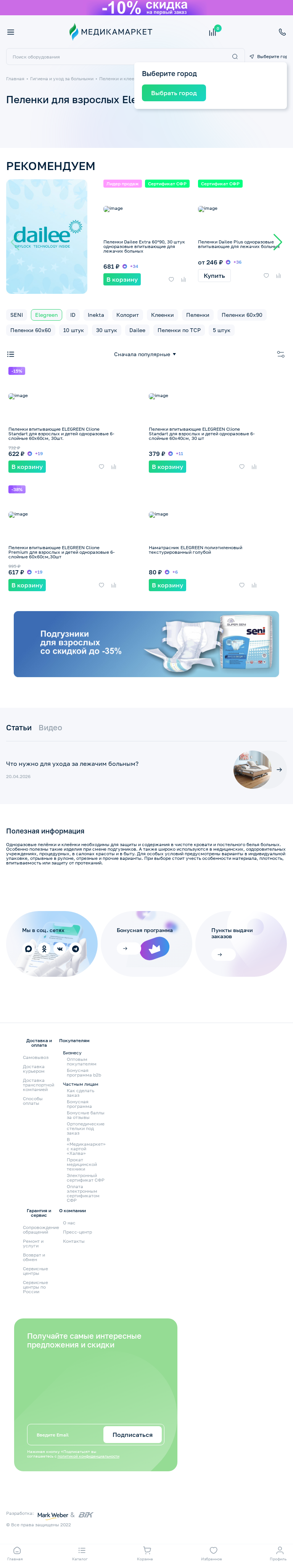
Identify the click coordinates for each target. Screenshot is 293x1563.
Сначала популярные (142, 354)
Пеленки (197, 314)
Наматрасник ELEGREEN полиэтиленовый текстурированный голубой (195, 550)
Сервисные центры (35, 1271)
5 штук (221, 330)
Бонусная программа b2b (84, 1072)
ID (73, 314)
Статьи (19, 727)
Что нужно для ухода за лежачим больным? (72, 763)
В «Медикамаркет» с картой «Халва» (86, 1146)
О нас (69, 1223)
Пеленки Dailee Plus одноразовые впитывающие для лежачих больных (239, 244)
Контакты (74, 1241)
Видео (50, 727)
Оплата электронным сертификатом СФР (83, 1193)
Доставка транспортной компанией (38, 1084)
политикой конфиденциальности (88, 1456)
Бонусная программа (79, 1104)
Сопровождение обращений (41, 1229)
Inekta (96, 314)
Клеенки (162, 314)
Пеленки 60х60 (30, 330)
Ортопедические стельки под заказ (86, 1128)
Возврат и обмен (34, 1257)
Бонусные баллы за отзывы (86, 1115)
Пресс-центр (77, 1232)
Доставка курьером (34, 1069)
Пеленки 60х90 (242, 314)
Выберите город (272, 56)
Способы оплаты (33, 1101)
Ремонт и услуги (33, 1243)
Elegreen (46, 314)
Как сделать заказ (80, 1093)
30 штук (106, 330)
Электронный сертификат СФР (86, 1177)
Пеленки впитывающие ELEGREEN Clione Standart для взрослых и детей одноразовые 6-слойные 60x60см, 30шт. (61, 433)
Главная (15, 78)
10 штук (73, 330)
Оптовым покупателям (82, 1061)
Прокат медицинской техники (82, 1164)
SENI (16, 314)
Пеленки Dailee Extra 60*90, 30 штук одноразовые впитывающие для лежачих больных (144, 246)
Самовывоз (35, 1057)
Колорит (127, 314)
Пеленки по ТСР (179, 330)
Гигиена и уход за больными (61, 78)
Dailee (137, 330)
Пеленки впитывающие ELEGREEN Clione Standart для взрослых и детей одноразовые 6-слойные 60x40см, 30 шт (202, 433)
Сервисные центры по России (35, 1286)
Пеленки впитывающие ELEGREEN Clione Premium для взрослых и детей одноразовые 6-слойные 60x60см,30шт (61, 552)
